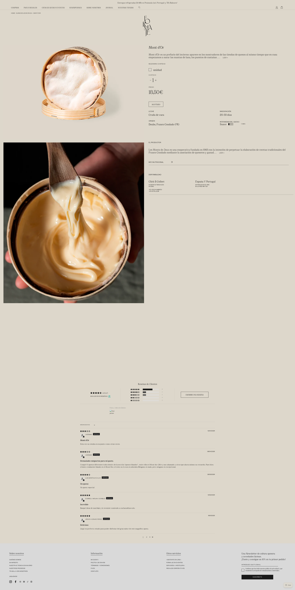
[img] (85, 431)
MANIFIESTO (13, 563)
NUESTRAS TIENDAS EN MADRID (20, 565)
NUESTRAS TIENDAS (125, 7)
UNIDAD (157, 69)
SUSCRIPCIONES (75, 7)
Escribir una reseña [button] (195, 395)
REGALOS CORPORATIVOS (175, 568)
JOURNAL (109, 7)
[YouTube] (24, 581)
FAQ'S (93, 568)
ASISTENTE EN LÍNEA (173, 560)
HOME (13, 13)
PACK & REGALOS (30, 7)
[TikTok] (27, 581)
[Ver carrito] (282, 7)
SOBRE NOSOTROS (94, 7)
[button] (135, 389)
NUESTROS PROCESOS (17, 568)
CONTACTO (94, 571)
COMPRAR (15, 7)
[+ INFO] (241, 122)
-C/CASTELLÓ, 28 (154, 191)
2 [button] (146, 537)
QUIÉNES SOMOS (15, 560)
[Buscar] (139, 7)
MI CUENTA (95, 560)
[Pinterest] (20, 581)
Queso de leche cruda (24, 13)
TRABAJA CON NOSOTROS (18, 571)
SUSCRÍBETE (257, 577)
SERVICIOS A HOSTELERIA (175, 565)
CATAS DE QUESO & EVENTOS (53, 7)
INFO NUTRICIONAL (156, 162)
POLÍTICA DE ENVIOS (98, 563)
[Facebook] (15, 581)
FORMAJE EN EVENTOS (174, 563)
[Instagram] (10, 581)
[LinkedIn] (31, 581)
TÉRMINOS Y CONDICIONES (100, 565)
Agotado (156, 104)
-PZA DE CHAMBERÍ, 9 (155, 190)
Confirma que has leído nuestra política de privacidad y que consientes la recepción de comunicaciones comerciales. (263, 569)
